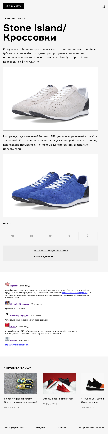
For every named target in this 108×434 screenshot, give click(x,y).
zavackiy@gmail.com (13, 427)
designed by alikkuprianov (91, 427)
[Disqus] (49, 314)
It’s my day (13, 6)
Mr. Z (22, 18)
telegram (40, 427)
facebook (61, 427)
